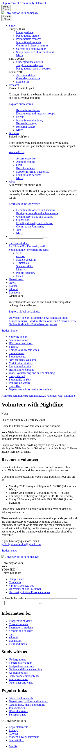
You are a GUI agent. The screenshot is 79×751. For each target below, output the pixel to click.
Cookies (13, 733)
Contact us (15, 582)
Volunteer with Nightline (60, 395)
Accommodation (18, 340)
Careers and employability (24, 675)
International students (21, 627)
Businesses (15, 640)
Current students (18, 624)
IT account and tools (21, 343)
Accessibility (16, 740)
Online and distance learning (25, 669)
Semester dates (17, 714)
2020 (43, 395)
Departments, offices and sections (28, 701)
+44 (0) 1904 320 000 (21, 585)
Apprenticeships (18, 672)
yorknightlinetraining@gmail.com (21, 544)
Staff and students (19, 243)
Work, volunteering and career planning (32, 372)
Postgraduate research (21, 666)
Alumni (13, 289)
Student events (17, 356)
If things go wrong (19, 382)
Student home (9, 330)
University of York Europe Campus (29, 592)
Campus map (16, 579)
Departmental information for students (31, 389)
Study (12, 25)
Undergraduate (17, 659)
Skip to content (10, 3)
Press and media (18, 643)
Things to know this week (24, 349)
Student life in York (20, 379)
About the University (21, 698)
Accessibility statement (32, 3)
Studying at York (18, 336)
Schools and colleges (21, 630)
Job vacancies (17, 707)
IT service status (18, 711)
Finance (13, 346)
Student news (16, 353)
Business (14, 133)
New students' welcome (22, 359)
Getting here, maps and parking (27, 704)
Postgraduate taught (20, 662)
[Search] (45, 237)
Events (13, 285)
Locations (14, 292)
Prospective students (20, 620)
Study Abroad (17, 376)
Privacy (13, 730)
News (12, 282)
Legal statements (18, 727)
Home (5, 395)
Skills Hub (15, 386)
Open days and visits (21, 682)
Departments (16, 279)
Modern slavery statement (24, 736)
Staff (11, 634)
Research (14, 84)
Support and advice (20, 366)
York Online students (21, 363)
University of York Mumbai (25, 588)
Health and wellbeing (21, 369)
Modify (13, 746)
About (12, 181)
